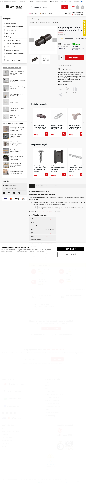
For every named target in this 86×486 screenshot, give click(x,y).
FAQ (70, 2)
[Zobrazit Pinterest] (19, 193)
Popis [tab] (32, 186)
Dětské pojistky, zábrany (13, 60)
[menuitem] (33, 13)
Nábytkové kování (11, 23)
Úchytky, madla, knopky (13, 43)
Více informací (40, 252)
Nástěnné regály (11, 30)
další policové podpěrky (45, 212)
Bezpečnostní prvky (12, 57)
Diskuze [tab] (58, 186)
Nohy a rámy (10, 33)
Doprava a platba (41, 2)
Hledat (65, 7)
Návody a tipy (23, 2)
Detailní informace (63, 84)
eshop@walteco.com (11, 185)
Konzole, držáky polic (12, 50)
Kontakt (76, 2)
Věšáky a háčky (11, 47)
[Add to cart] (46, 134)
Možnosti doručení (66, 65)
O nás (32, 2)
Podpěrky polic (49, 219)
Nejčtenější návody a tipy (13, 124)
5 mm (46, 236)
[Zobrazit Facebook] (4, 193)
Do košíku (64, 57)
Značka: (81, 38)
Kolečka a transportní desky (15, 53)
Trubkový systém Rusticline (14, 27)
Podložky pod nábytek (13, 40)
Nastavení (71, 254)
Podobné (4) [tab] (40, 186)
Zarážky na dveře (11, 37)
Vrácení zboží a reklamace (58, 2)
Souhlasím (71, 249)
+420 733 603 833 (10, 189)
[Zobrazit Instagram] (9, 193)
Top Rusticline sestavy (12, 68)
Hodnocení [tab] (50, 186)
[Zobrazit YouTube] (14, 193)
